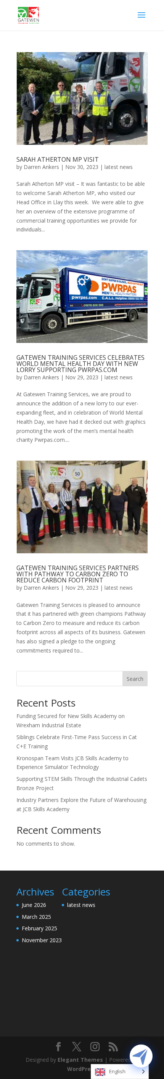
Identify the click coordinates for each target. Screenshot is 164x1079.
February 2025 (39, 928)
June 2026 (34, 904)
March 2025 (36, 916)
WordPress (82, 1068)
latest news (119, 167)
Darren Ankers (41, 167)
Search (135, 678)
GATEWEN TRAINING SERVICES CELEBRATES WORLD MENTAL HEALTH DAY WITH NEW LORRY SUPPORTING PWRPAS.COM (80, 363)
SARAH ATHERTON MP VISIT (57, 159)
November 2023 (42, 940)
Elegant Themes (80, 1059)
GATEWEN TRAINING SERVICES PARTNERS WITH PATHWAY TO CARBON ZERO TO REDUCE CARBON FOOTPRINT (77, 574)
